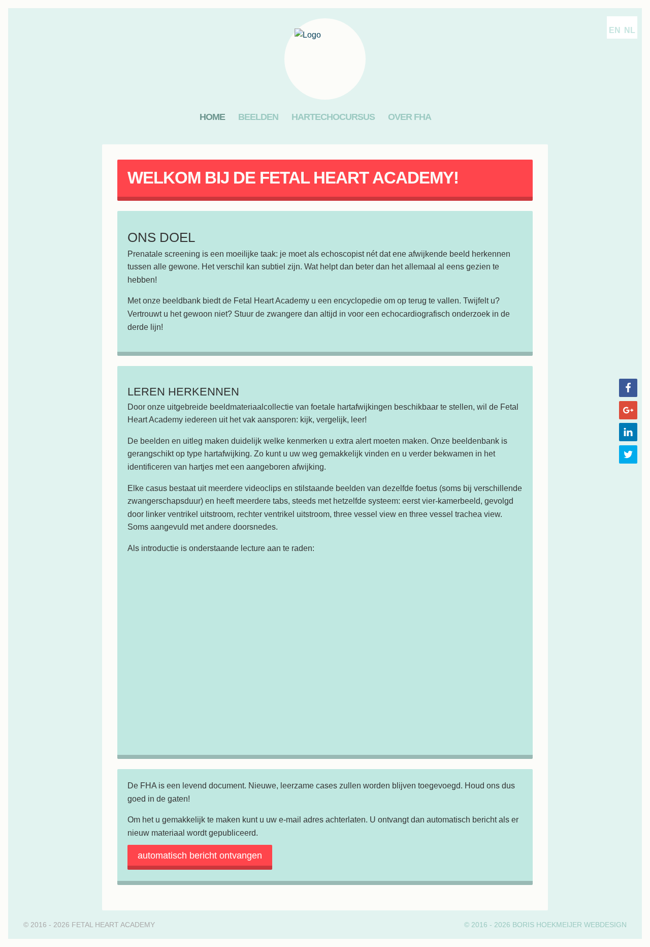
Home (212, 117)
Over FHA (409, 117)
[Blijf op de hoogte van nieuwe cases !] (447, 117)
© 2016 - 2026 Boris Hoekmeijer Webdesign (545, 925)
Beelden (258, 117)
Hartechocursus (333, 117)
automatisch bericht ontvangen (200, 855)
